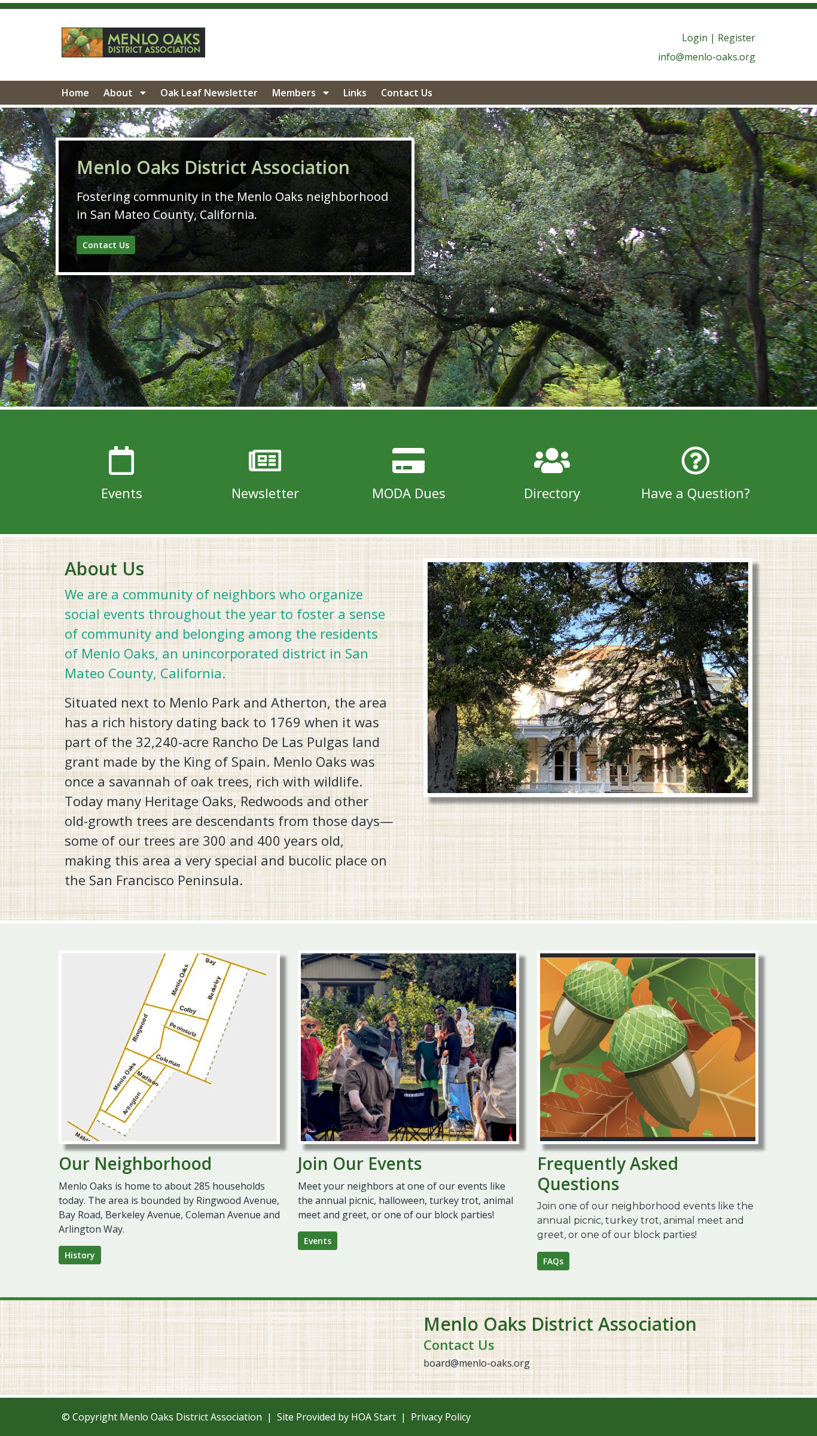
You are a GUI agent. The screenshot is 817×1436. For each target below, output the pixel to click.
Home (75, 92)
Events (121, 493)
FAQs (553, 1261)
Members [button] (295, 92)
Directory (552, 493)
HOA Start (373, 1416)
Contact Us (406, 92)
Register (736, 37)
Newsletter (265, 493)
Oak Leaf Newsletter (209, 92)
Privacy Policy (441, 1416)
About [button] (119, 92)
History (80, 1255)
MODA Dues (409, 493)
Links (355, 92)
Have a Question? (695, 493)
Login (695, 37)
